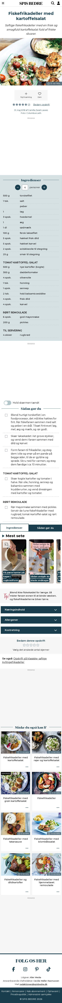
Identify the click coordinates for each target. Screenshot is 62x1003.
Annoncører (18, 991)
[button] (14, 561)
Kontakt (5, 991)
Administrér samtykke (39, 994)
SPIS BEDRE (31, 3)
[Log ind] (58, 3)
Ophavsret (53, 991)
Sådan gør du (45, 528)
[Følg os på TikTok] (48, 969)
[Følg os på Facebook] (13, 969)
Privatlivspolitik (18, 994)
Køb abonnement (36, 991)
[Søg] (53, 3)
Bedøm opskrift (41, 104)
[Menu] (7, 3)
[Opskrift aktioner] (27, 767)
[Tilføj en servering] (44, 187)
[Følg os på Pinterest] (37, 969)
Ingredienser (14, 527)
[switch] (7, 403)
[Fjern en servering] (17, 187)
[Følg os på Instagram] (25, 969)
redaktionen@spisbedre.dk (33, 984)
